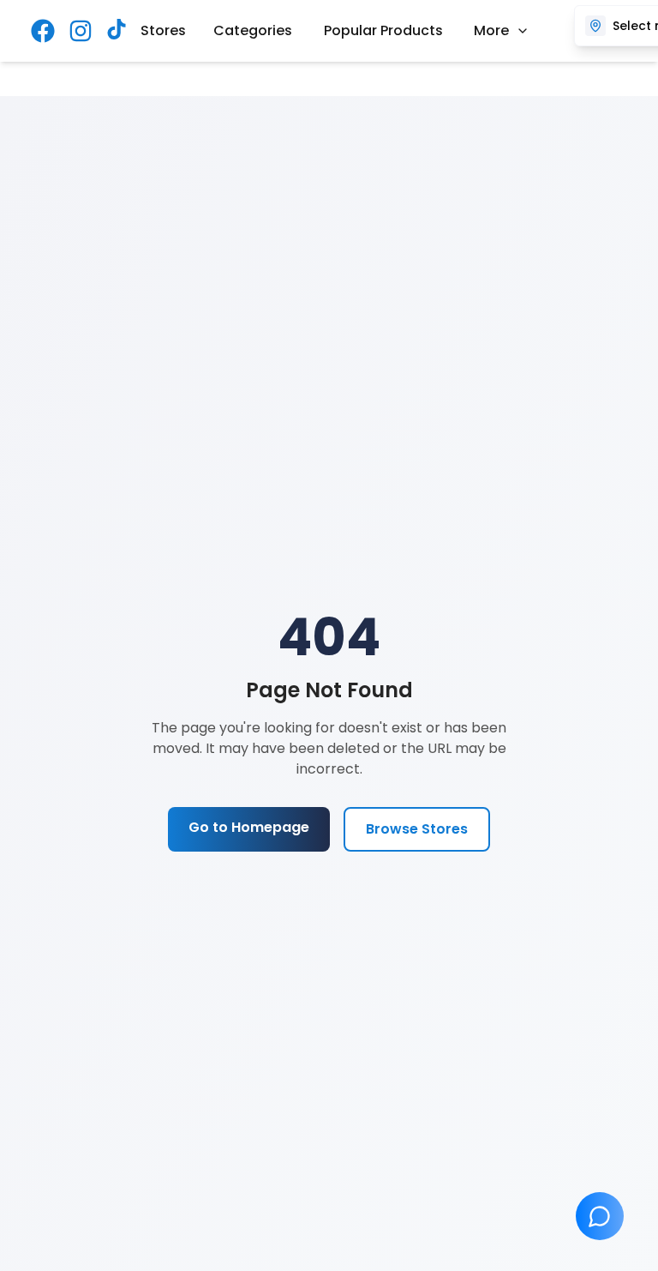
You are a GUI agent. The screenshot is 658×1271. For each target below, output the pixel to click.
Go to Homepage (248, 827)
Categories (252, 30)
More (491, 30)
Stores (163, 30)
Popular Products (383, 30)
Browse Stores (417, 829)
